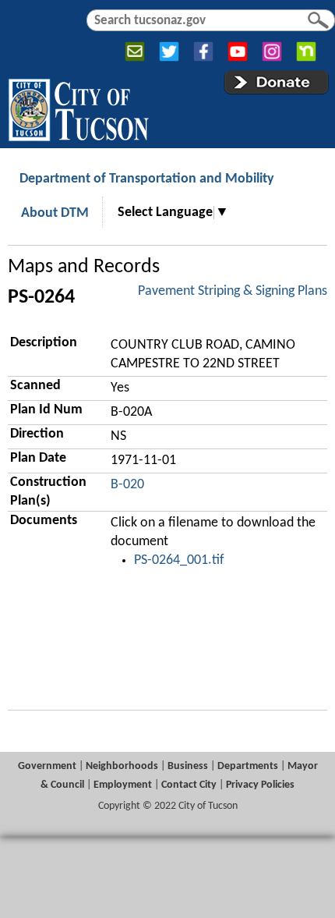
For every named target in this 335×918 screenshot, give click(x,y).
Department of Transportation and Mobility (146, 179)
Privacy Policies (260, 785)
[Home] (78, 107)
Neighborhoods (122, 766)
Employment (122, 785)
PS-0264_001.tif (179, 560)
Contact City (189, 785)
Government (47, 766)
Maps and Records (84, 267)
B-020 (127, 484)
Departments (247, 766)
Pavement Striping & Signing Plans (232, 291)
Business (188, 766)
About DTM (55, 213)
